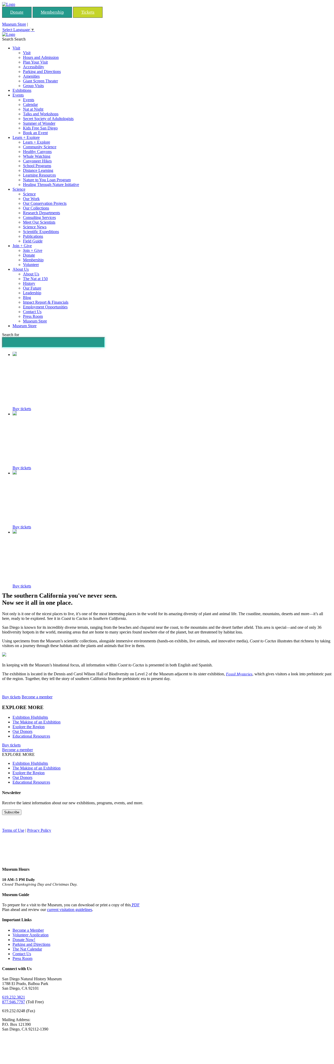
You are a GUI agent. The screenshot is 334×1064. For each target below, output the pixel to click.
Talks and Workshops (40, 114)
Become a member (37, 697)
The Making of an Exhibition (37, 722)
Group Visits (33, 85)
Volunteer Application (31, 935)
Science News (34, 227)
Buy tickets (22, 408)
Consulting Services (39, 217)
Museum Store (14, 24)
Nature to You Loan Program (47, 180)
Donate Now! (24, 939)
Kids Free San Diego (40, 128)
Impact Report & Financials (45, 302)
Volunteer (31, 264)
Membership (52, 12)
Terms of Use (13, 830)
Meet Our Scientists (39, 222)
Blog (27, 297)
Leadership (32, 293)
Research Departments (41, 213)
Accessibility (33, 67)
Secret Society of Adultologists (48, 118)
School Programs (37, 165)
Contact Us (32, 311)
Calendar (30, 104)
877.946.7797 (13, 1002)
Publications (33, 236)
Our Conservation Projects (45, 203)
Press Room (33, 316)
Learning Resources (39, 175)
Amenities (31, 76)
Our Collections (36, 208)
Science (19, 189)
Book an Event (35, 133)
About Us (21, 269)
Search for (10, 334)
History (29, 283)
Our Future (32, 288)
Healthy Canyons (37, 151)
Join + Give (22, 246)
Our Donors (22, 731)
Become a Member (28, 930)
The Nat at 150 (35, 278)
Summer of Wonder (39, 123)
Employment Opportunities (45, 307)
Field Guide (33, 241)
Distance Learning (38, 170)
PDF (135, 905)
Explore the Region (29, 727)
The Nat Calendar (27, 949)
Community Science (39, 147)
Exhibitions (22, 90)
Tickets (87, 12)
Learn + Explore (26, 137)
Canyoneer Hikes (37, 161)
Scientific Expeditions (41, 231)
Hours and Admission (41, 57)
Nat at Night (33, 109)
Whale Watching (36, 156)
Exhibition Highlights (30, 717)
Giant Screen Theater (40, 81)
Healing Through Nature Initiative (51, 184)
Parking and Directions (42, 71)
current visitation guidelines (69, 909)
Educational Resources (31, 736)
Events (18, 95)
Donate (16, 12)
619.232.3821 (13, 997)
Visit (16, 48)
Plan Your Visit (35, 62)
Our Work (31, 198)
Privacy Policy (39, 830)
